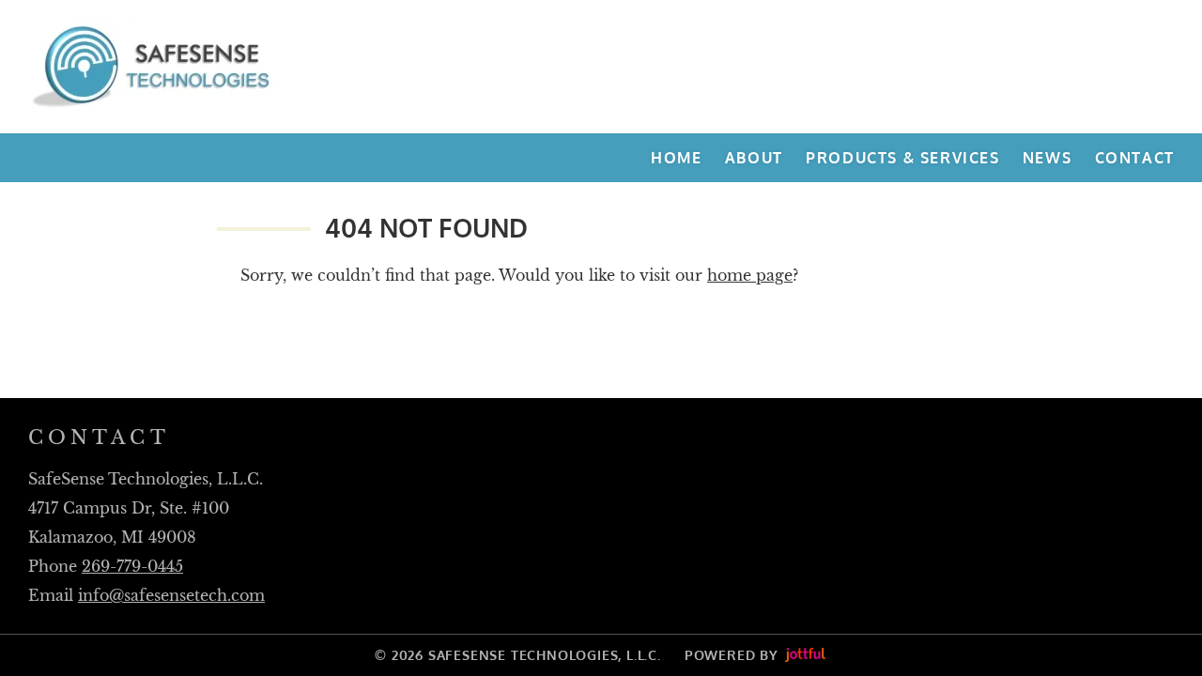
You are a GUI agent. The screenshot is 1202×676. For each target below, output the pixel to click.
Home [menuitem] (676, 157)
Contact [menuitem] (1135, 157)
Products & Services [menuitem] (902, 157)
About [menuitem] (754, 157)
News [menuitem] (1047, 157)
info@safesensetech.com (171, 595)
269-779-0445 (132, 566)
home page (750, 275)
